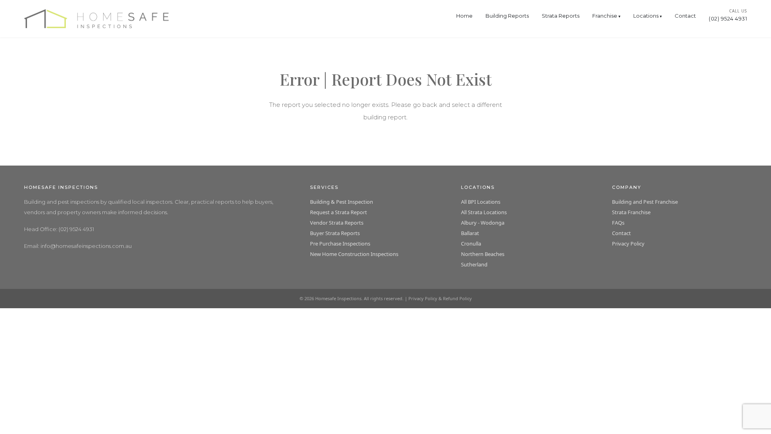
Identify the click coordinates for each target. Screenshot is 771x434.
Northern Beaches (482, 254)
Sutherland (474, 264)
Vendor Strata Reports (336, 222)
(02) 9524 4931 (728, 18)
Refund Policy (457, 298)
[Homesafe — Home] (96, 18)
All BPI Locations (480, 201)
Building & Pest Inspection (341, 201)
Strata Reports (560, 15)
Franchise (604, 15)
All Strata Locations (484, 212)
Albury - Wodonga (482, 222)
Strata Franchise (631, 212)
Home (464, 15)
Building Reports (507, 15)
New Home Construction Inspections (354, 254)
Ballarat (470, 233)
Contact (685, 15)
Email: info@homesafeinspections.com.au (78, 246)
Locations (646, 15)
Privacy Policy (628, 243)
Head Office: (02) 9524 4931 (59, 229)
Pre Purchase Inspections (340, 243)
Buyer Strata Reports (335, 233)
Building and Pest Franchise (645, 201)
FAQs (618, 222)
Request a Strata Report (338, 212)
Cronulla (471, 243)
